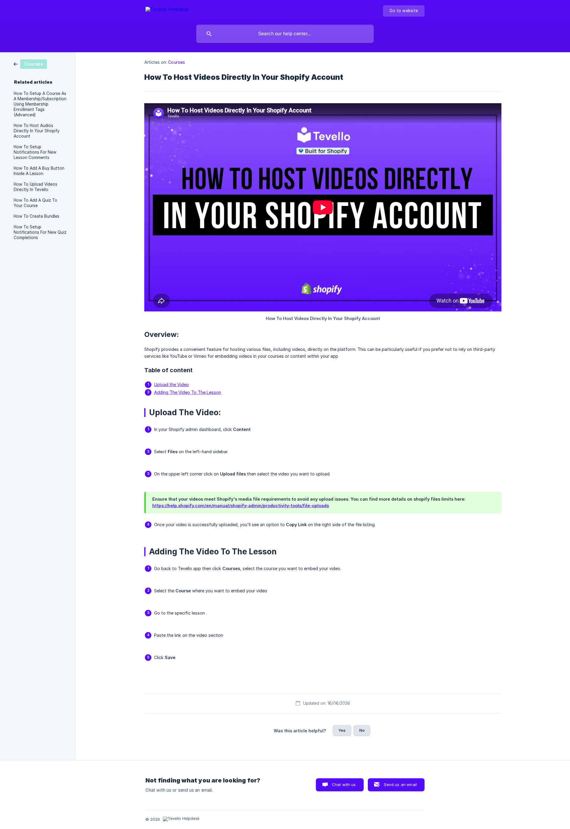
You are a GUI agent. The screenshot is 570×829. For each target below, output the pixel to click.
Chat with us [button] (344, 784)
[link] (30, 63)
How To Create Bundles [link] (36, 216)
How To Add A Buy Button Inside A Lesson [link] (39, 171)
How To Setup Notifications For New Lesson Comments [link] (35, 152)
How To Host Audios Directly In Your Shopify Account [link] (37, 131)
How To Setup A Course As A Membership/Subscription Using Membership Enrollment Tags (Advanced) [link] (40, 104)
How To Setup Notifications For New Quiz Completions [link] (40, 232)
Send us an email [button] (400, 784)
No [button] (362, 730)
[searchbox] (285, 34)
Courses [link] (176, 62)
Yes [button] (342, 730)
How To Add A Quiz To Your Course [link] (35, 203)
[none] (167, 10)
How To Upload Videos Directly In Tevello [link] (35, 187)
